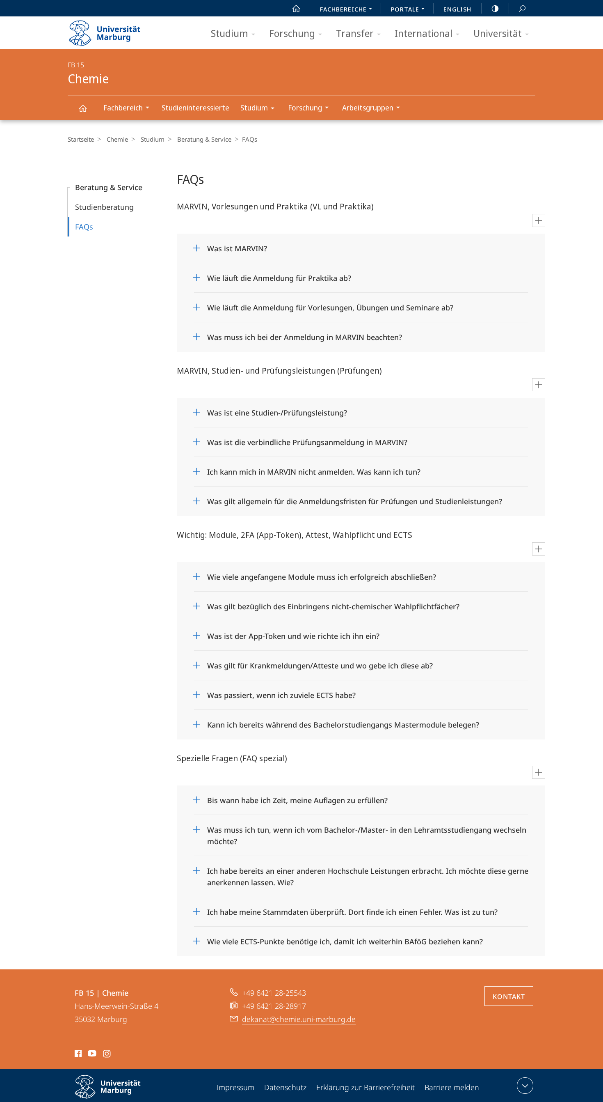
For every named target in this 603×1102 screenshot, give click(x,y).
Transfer (355, 33)
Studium (229, 33)
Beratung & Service (204, 139)
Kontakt (509, 996)
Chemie (82, 108)
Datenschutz (285, 1087)
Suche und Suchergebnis (522, 8)
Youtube (91, 1054)
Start (296, 8)
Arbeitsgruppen (367, 107)
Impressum (235, 1087)
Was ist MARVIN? (237, 245)
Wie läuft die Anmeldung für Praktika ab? (279, 275)
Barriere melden (452, 1087)
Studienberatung (104, 207)
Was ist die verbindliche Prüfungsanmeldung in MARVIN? (307, 439)
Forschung (292, 33)
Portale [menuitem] (405, 9)
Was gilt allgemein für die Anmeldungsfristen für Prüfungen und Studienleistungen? (354, 498)
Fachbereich (123, 107)
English (457, 9)
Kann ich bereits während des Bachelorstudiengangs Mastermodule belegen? (343, 722)
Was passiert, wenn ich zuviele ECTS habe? (281, 692)
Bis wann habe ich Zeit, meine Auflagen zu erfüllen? (297, 797)
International (423, 33)
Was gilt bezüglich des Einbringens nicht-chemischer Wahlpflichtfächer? (333, 603)
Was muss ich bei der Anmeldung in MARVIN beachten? (304, 334)
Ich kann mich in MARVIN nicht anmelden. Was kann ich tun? (313, 469)
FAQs (84, 227)
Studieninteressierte (195, 107)
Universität (497, 33)
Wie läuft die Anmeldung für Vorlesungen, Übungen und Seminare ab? (330, 304)
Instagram (107, 1054)
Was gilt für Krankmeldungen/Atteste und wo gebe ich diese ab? (320, 662)
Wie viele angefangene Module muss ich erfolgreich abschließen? (321, 574)
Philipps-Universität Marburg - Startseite (119, 30)
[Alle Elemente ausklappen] (538, 220)
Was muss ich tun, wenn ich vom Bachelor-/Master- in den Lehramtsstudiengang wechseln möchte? (366, 833)
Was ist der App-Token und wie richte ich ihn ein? (293, 633)
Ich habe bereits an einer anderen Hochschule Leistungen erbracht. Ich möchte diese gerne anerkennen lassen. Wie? (367, 874)
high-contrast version (495, 8)
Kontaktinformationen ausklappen (525, 1085)
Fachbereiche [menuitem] (343, 9)
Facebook (77, 1054)
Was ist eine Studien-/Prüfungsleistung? (277, 410)
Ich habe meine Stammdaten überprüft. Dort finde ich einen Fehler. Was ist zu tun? (352, 909)
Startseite (81, 139)
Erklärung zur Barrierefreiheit (365, 1087)
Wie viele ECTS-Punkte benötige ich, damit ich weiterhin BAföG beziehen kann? (345, 938)
